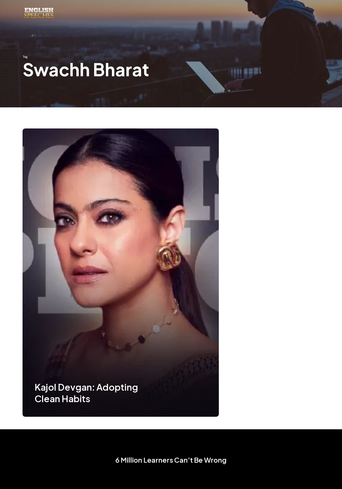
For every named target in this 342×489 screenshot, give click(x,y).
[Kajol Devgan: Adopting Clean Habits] (121, 272)
